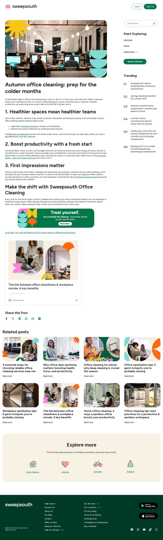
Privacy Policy (90, 511)
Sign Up (150, 6)
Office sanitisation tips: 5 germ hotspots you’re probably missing (140, 368)
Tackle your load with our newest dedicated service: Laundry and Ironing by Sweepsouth (144, 135)
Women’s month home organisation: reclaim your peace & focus (144, 108)
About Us (49, 511)
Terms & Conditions (92, 515)
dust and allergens (20, 134)
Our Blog (48, 515)
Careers (48, 519)
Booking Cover (90, 519)
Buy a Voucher (90, 526)
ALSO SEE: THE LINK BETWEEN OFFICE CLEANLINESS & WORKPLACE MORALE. (40, 233)
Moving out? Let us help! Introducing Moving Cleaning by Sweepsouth (143, 149)
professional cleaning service (86, 177)
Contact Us (50, 507)
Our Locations (90, 507)
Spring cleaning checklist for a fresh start (143, 97)
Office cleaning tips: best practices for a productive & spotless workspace (142, 414)
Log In (137, 6)
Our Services (89, 504)
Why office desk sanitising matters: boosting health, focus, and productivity (59, 368)
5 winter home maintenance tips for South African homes (141, 121)
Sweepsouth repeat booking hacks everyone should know (143, 86)
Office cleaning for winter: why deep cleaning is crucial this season (101, 368)
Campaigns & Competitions (96, 522)
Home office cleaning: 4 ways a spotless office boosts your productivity (99, 414)
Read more (7, 376)
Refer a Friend (51, 522)
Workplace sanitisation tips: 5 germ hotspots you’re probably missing (20, 414)
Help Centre (50, 504)
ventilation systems (29, 126)
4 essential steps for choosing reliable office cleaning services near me (19, 368)
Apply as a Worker (53, 526)
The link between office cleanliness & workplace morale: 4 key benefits (58, 414)
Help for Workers (52, 530)
